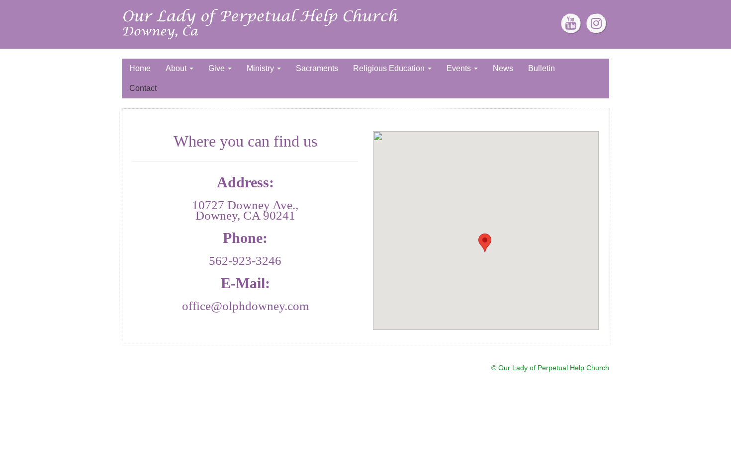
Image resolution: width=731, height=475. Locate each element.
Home (140, 68)
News (503, 68)
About (177, 68)
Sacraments (317, 68)
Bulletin (541, 68)
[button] (484, 243)
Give (217, 68)
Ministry (261, 68)
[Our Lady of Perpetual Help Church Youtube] (571, 23)
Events (460, 68)
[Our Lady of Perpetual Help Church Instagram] (596, 23)
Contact (143, 88)
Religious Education (390, 68)
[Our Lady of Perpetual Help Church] (261, 24)
